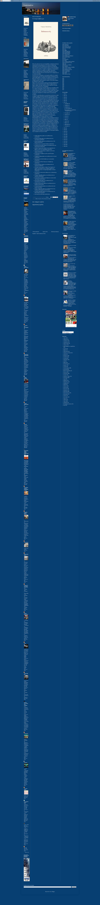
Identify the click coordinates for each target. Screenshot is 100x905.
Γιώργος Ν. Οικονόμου (26, 586)
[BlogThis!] (54, 197)
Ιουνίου (66, 117)
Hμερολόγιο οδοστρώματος (26, 355)
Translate (70, 333)
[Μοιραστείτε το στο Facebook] (56, 197)
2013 (65, 139)
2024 (63, 79)
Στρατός (64, 395)
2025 (65, 95)
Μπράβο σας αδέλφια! (72, 300)
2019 (65, 129)
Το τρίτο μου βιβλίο (71, 187)
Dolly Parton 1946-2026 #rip (26, 275)
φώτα (25, 643)
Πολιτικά (64, 387)
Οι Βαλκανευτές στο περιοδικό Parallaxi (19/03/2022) (44, 143)
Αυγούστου (67, 114)
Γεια (25, 848)
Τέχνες (64, 401)
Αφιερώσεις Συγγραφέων (26, 236)
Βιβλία (37, 198)
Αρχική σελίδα (45, 231)
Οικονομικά (65, 377)
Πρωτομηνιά (65, 394)
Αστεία (64, 348)
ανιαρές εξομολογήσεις (26, 404)
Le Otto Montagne (67, 47)
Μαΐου (66, 119)
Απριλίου (66, 121)
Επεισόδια (65, 356)
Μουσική (64, 372)
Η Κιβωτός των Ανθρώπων (68, 55)
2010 (65, 144)
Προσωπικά (46, 198)
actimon (25, 296)
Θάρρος (64, 362)
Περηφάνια (65, 383)
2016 (63, 88)
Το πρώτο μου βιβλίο (71, 162)
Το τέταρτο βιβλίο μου (68, 108)
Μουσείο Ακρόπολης (66, 370)
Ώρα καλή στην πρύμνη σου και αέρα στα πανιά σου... (72, 255)
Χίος (64, 405)
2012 (65, 141)
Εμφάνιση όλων (27, 852)
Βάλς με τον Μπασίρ (67, 64)
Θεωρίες (64, 365)
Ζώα (64, 361)
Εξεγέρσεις (65, 355)
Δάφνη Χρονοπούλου (26, 267)
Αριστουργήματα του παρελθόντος (69, 346)
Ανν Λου (25, 847)
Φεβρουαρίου (67, 124)
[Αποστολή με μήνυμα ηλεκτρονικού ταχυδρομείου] (53, 197)
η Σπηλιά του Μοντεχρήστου (26, 327)
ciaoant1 (25, 424)
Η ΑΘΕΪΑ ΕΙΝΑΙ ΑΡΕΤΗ (25, 513)
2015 (63, 89)
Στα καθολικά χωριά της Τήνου (68, 204)
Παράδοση (65, 380)
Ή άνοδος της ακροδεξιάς (70, 171)
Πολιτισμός (65, 388)
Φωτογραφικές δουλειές (67, 403)
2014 (65, 137)
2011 (65, 142)
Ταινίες (64, 398)
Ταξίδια (49, 198)
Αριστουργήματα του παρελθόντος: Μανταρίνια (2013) (71, 154)
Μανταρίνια (66, 59)
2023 (63, 80)
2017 (63, 87)
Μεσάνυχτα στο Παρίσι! (72, 272)
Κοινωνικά (65, 369)
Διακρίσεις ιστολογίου (67, 352)
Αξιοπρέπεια (65, 342)
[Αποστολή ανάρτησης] (51, 197)
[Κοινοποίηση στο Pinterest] (57, 197)
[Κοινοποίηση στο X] (55, 197)
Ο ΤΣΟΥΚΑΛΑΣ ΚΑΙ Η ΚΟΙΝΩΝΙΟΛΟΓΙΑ (26, 331)
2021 (63, 82)
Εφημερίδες (65, 359)
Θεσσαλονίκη (65, 363)
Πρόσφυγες (65, 390)
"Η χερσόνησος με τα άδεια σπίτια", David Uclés (26, 563)
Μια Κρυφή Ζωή (67, 51)
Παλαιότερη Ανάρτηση (55, 231)
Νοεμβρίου (67, 105)
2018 (63, 86)
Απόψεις (64, 344)
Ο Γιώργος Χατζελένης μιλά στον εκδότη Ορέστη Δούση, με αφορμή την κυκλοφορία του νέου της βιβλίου (72, 223)
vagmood (25, 762)
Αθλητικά (65, 339)
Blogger (53, 891)
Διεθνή (64, 354)
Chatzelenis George (72, 16)
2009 (65, 146)
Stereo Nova (26, 542)
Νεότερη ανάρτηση (36, 231)
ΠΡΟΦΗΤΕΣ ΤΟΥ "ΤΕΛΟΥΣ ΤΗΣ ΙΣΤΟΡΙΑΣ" (26, 589)
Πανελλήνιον (66, 45)
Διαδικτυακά (65, 351)
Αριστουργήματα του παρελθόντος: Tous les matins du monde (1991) (72, 212)
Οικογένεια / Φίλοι (41, 198)
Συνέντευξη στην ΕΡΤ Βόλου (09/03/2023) (42, 194)
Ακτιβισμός (65, 340)
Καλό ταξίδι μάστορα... (72, 179)
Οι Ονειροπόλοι (67, 70)
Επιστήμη (65, 358)
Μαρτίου (66, 122)
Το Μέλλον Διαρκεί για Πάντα (69, 61)
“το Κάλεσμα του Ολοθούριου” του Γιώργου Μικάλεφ (26, 622)
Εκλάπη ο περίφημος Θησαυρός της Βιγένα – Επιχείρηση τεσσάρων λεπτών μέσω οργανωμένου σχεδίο (26, 211)
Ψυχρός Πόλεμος (67, 53)
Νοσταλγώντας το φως (68, 62)
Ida (65, 58)
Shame (65, 60)
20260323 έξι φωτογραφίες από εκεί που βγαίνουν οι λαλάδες (26, 651)
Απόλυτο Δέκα (65, 343)
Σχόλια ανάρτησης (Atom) (41, 233)
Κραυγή (25, 795)
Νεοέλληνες (65, 373)
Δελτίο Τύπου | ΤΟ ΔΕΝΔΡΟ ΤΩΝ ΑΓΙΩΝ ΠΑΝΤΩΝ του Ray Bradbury (26, 462)
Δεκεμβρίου (67, 103)
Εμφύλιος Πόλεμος (67, 46)
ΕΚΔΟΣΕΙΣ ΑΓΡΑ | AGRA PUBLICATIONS (26, 452)
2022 (63, 81)
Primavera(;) (66, 44)
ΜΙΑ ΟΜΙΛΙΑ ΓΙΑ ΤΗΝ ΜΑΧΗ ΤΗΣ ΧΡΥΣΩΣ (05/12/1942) (26, 304)
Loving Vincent (67, 54)
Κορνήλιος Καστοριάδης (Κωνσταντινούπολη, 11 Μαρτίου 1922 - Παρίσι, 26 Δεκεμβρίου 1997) (72, 283)
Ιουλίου (66, 116)
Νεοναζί (64, 374)
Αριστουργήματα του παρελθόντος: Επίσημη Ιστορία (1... (70, 110)
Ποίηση (64, 384)
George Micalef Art (26, 614)
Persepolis (66, 66)
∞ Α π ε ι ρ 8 (26, 824)
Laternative (28, 5)
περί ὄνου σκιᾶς (25, 789)
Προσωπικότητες (66, 392)
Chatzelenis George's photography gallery (26, 489)
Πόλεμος (64, 385)
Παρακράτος (65, 381)
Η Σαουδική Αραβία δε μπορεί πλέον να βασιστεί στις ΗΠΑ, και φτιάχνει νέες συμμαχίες (26, 428)
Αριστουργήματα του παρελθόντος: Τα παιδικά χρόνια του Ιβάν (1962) (72, 237)
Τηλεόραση (65, 402)
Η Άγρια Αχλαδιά (67, 52)
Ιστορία (64, 366)
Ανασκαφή (26, 201)
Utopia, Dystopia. (25, 378)
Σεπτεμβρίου (67, 112)
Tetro (65, 63)
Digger (65, 50)
